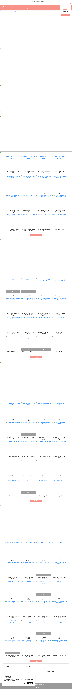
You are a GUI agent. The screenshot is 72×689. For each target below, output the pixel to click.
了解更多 (19, 680)
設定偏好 (24, 683)
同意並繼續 (30, 683)
